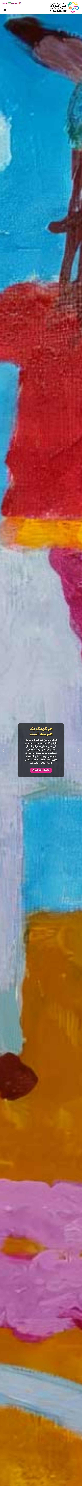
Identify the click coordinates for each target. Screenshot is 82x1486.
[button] (79, 750)
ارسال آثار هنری (41, 769)
